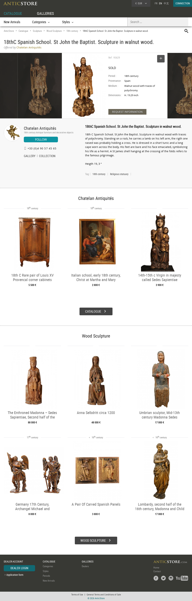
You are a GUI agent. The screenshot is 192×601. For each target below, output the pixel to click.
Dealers (85, 566)
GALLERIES (45, 13)
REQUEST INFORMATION (127, 112)
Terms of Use (77, 594)
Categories (48, 566)
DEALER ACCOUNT (13, 561)
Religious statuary (119, 174)
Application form (14, 575)
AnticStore (9, 31)
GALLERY (29, 156)
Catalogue (23, 31)
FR (156, 3)
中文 (166, 3)
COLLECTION (47, 156)
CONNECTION (183, 3)
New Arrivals (12, 22)
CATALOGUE (13, 13)
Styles (46, 571)
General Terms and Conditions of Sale (104, 594)
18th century (72, 31)
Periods (46, 575)
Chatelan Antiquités (40, 128)
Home (156, 567)
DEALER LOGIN (19, 568)
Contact (157, 571)
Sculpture (37, 31)
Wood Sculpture (54, 31)
